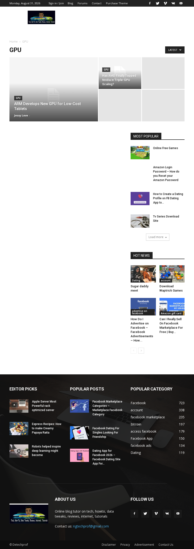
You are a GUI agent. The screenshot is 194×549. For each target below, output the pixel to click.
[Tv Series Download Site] (140, 221)
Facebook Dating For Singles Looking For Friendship (106, 432)
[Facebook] (149, 3)
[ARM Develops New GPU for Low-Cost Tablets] (53, 95)
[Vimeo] (165, 3)
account (166, 280)
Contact (96, 3)
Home (13, 42)
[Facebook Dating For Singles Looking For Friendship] (79, 432)
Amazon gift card (171, 313)
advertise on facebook (139, 312)
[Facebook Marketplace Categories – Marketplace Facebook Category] (79, 406)
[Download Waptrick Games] (172, 274)
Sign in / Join (56, 3)
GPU (18, 98)
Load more (156, 237)
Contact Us (166, 545)
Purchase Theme (117, 3)
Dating (136, 280)
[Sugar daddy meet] (143, 274)
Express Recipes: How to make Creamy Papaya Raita (46, 428)
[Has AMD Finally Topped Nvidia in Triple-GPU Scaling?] (120, 73)
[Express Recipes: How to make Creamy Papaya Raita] (18, 428)
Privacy (125, 545)
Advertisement (144, 545)
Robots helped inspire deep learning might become (46, 451)
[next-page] (141, 351)
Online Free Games (165, 148)
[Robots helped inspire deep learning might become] (18, 451)
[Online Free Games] (140, 152)
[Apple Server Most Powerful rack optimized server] (18, 406)
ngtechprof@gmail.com (91, 526)
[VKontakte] (173, 3)
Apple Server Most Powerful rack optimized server (44, 406)
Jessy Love (21, 115)
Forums (82, 3)
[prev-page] (134, 351)
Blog (70, 3)
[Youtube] (181, 3)
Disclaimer (109, 545)
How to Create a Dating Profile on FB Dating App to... (168, 198)
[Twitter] (157, 3)
